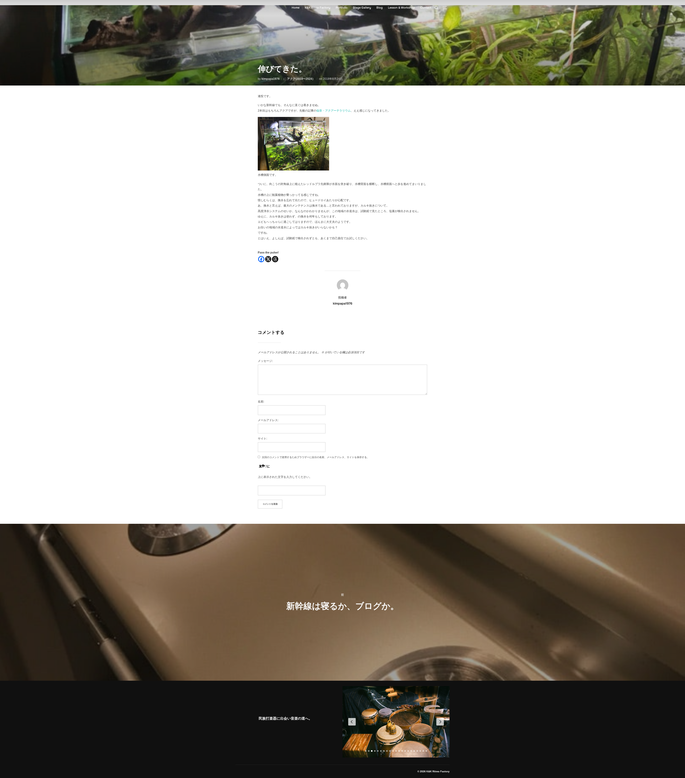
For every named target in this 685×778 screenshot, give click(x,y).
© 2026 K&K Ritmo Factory (433, 771)
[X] (268, 259)
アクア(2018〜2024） (301, 78)
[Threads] (275, 259)
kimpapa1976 (271, 78)
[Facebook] (261, 259)
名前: (261, 401)
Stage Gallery (362, 7)
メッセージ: (265, 360)
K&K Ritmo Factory (317, 7)
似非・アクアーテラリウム (333, 110)
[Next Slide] (440, 722)
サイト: (262, 438)
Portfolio (341, 7)
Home (296, 7)
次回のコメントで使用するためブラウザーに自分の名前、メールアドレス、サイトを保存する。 (315, 457)
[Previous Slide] (352, 722)
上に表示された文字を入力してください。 (285, 476)
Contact (425, 7)
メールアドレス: (268, 420)
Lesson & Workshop (401, 7)
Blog (379, 7)
